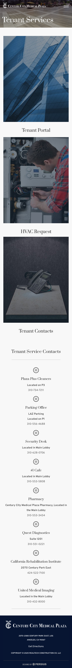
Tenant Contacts (36, 331)
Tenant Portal (36, 130)
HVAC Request (36, 232)
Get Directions (36, 646)
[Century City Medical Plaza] (24, 5)
